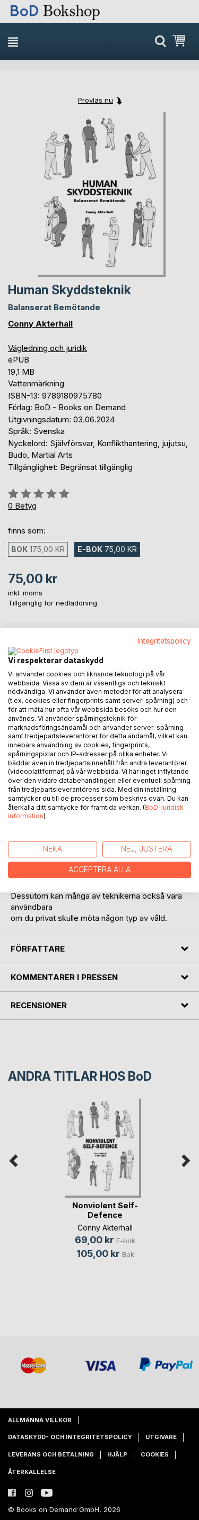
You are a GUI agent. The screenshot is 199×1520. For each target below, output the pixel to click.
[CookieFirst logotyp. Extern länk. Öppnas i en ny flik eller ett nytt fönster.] (43, 651)
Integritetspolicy (164, 641)
